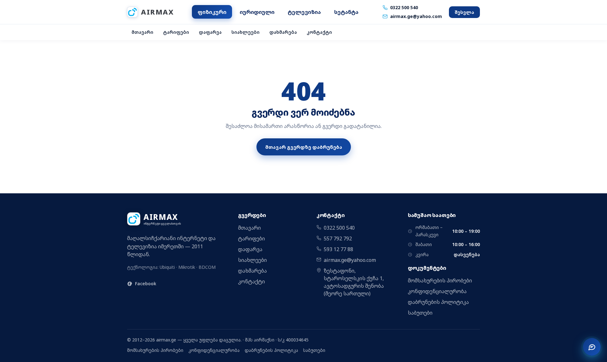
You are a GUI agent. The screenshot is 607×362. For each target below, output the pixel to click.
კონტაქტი (319, 32)
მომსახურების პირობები (440, 280)
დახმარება (283, 32)
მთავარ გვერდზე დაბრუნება (303, 147)
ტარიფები (176, 32)
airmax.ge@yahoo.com (416, 16)
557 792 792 (338, 238)
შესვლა (464, 12)
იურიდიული (257, 11)
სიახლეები (245, 32)
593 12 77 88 (338, 249)
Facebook (145, 284)
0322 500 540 (404, 7)
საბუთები (420, 312)
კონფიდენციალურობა (437, 291)
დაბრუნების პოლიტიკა (438, 302)
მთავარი (142, 32)
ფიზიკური (212, 11)
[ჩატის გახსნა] (592, 347)
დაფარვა (210, 32)
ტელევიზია (304, 11)
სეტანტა (346, 11)
